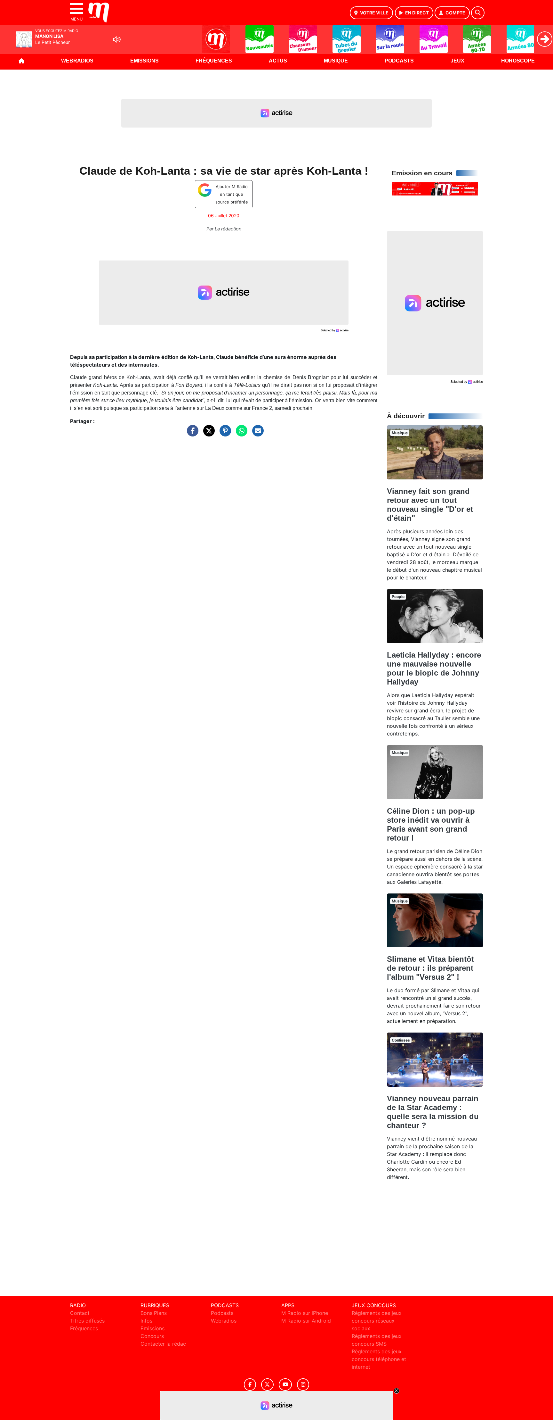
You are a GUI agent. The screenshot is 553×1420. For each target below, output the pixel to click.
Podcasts (399, 60)
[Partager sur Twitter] (207, 434)
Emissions (144, 60)
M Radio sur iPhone (304, 1313)
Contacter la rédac (163, 1344)
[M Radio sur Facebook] (250, 1384)
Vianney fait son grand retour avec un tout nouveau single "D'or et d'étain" (430, 504)
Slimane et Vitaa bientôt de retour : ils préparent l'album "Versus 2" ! (430, 968)
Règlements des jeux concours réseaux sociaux (377, 1321)
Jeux (457, 60)
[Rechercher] (478, 12)
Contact (80, 1313)
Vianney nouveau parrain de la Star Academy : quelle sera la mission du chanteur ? (433, 1112)
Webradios (77, 60)
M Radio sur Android (306, 1320)
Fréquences (214, 60)
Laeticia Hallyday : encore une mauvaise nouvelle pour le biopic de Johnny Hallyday (434, 668)
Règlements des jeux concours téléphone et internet (379, 1359)
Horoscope (518, 60)
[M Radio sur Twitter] (267, 1384)
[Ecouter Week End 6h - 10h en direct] (435, 188)
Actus (278, 60)
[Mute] (117, 39)
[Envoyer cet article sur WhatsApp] (240, 434)
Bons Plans (153, 1313)
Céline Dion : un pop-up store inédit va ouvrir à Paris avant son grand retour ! (431, 824)
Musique (336, 60)
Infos (146, 1320)
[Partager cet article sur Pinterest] (223, 434)
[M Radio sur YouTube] (285, 1384)
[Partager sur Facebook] (191, 434)
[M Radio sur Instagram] (303, 1384)
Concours (152, 1336)
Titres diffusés (87, 1320)
